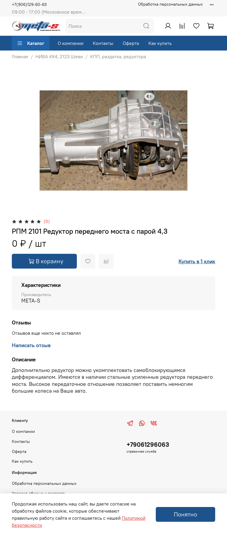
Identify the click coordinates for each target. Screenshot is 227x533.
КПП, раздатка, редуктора (118, 56)
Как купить (160, 43)
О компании (70, 43)
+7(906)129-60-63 (29, 4)
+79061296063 (148, 444)
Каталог (35, 43)
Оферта (131, 43)
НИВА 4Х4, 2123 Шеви (59, 56)
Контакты (103, 43)
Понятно (185, 514)
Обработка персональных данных (170, 4)
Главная (20, 56)
